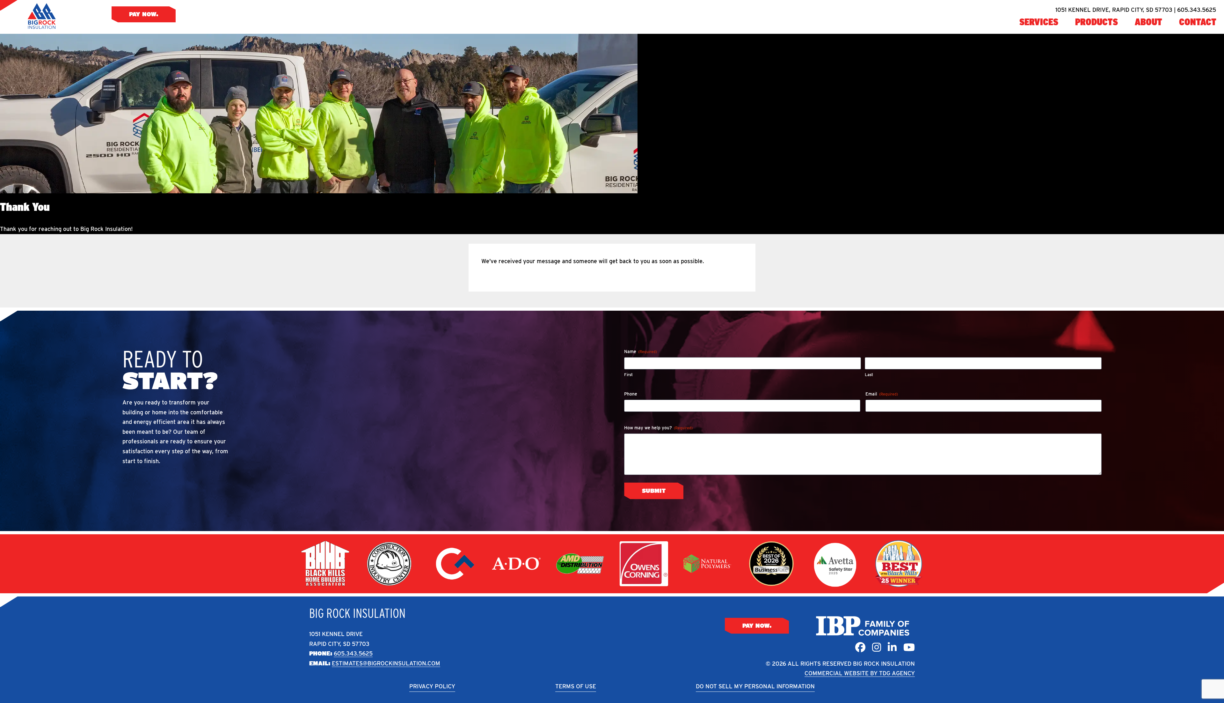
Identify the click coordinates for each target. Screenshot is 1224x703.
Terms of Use (575, 686)
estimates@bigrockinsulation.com (386, 663)
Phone (630, 393)
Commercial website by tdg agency (860, 673)
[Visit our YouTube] (909, 647)
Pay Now (142, 14)
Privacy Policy (432, 686)
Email (881, 393)
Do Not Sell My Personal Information (755, 686)
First (628, 374)
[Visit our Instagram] (876, 647)
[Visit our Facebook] (860, 647)
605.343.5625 (353, 653)
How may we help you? (658, 427)
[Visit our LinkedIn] (892, 647)
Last (869, 374)
